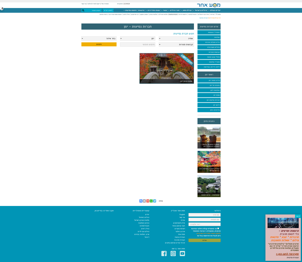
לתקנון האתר (216, 233)
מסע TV (218, 14)
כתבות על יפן (215, 85)
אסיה (212, 18)
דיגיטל (147, 237)
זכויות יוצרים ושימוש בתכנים (175, 243)
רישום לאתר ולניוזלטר (94, 3)
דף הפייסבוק (135, 14)
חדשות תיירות (183, 14)
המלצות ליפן (215, 90)
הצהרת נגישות (180, 237)
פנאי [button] (165, 10)
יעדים (147, 214)
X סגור (298, 216)
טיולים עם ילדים (143, 231)
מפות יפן (216, 95)
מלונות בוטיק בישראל (141, 220)
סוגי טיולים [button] (174, 10)
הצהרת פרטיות (179, 240)
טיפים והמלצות (143, 223)
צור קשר (182, 217)
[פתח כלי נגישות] (2, 8)
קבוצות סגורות (214, 52)
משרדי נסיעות (214, 62)
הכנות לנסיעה (192, 14)
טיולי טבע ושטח (213, 57)
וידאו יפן (216, 105)
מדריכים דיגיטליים (203, 14)
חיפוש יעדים (108, 10)
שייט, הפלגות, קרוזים (141, 234)
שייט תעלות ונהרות (212, 42)
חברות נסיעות (173, 14)
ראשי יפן (209, 74)
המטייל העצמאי (214, 32)
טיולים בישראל (200, 10)
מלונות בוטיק (153, 14)
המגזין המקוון (144, 14)
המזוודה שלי (105, 3)
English (182, 214)
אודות (183, 220)
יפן (209, 18)
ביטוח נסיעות (103, 14)
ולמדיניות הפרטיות (203, 233)
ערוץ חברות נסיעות (209, 26)
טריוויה (212, 14)
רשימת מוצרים (180, 229)
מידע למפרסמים (179, 223)
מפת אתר (181, 234)
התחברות (120, 3)
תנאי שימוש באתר (178, 226)
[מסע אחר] (209, 5)
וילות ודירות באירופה (212, 67)
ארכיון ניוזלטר (180, 231)
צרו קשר (83, 3)
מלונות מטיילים (163, 14)
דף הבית (218, 18)
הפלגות (217, 37)
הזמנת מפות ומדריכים (115, 14)
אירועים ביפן (215, 110)
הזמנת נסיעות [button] (130, 10)
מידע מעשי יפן (214, 80)
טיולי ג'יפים (126, 14)
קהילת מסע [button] (187, 10)
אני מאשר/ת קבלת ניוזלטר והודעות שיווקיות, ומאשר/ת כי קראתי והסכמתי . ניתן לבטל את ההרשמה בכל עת (206, 232)
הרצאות (141, 10)
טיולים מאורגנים (213, 47)
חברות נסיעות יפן (213, 100)
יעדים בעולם (215, 10)
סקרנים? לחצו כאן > (287, 254)
